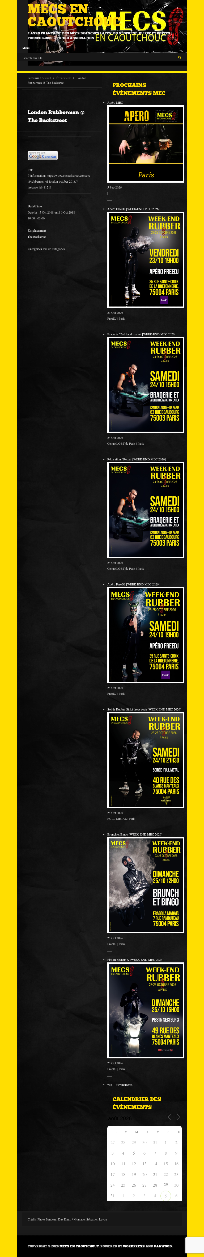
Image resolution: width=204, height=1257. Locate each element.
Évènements (63, 78)
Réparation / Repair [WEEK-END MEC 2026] (136, 459)
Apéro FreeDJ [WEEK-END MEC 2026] (133, 209)
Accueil (46, 78)
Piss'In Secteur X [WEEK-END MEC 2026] (135, 959)
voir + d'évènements (120, 1084)
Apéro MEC (115, 102)
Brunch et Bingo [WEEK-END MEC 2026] (134, 834)
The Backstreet (37, 236)
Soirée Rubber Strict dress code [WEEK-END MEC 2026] (144, 709)
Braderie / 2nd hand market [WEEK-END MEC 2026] (141, 334)
